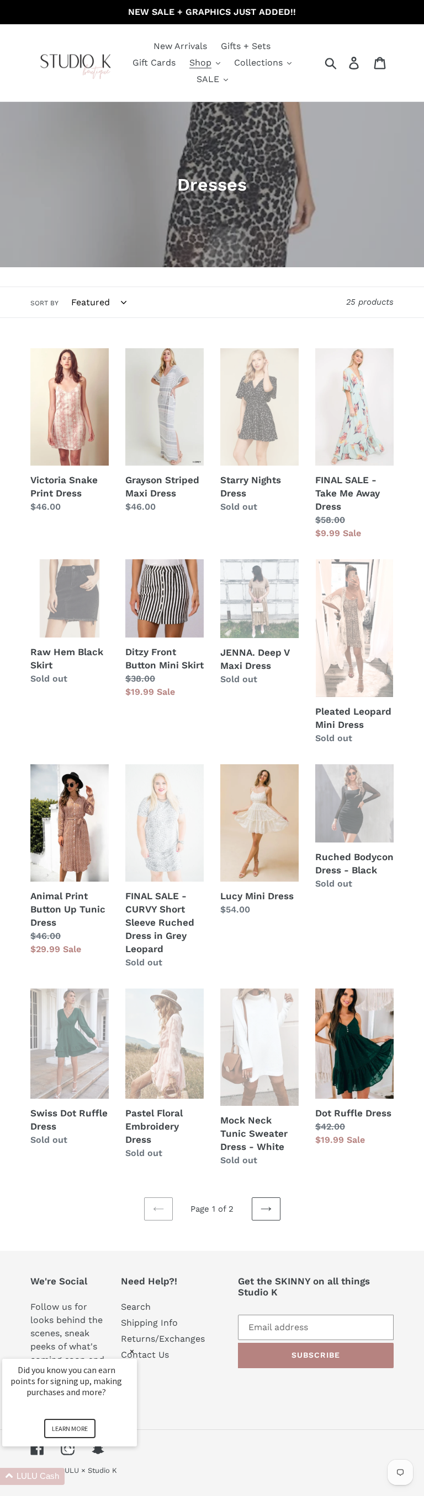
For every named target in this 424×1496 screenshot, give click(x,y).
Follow (44, 1306)
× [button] (132, 1351)
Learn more (70, 1428)
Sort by (44, 303)
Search (136, 1306)
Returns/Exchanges (163, 1338)
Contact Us (145, 1354)
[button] (83, 1476)
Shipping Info (149, 1322)
